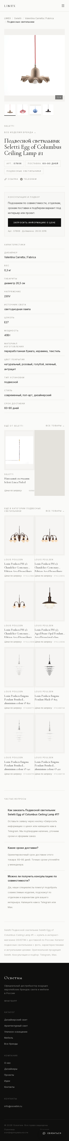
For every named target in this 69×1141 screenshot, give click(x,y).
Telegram (30, 179)
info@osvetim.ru (13, 1106)
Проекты (9, 1074)
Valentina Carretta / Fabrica (39, 18)
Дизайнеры (10, 1068)
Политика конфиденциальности (16, 1131)
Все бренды (11, 1043)
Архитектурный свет (16, 1025)
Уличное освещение (15, 1031)
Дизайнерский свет (15, 1019)
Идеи (7, 1080)
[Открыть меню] (63, 5)
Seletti (17, 18)
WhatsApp (10, 1001)
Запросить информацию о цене (34, 222)
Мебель (8, 1037)
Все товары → (55, 425)
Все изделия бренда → (20, 132)
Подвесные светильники (24, 171)
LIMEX (7, 18)
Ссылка (13, 179)
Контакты (9, 1086)
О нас (7, 1062)
